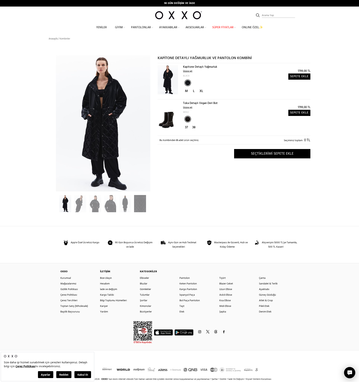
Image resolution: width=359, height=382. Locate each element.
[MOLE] (187, 119)
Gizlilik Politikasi (69, 289)
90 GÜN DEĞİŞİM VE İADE (179, 3)
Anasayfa (53, 39)
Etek (182, 312)
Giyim (119, 27)
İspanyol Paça (187, 295)
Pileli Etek (264, 306)
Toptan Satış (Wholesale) (74, 306)
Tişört (222, 278)
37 (186, 127)
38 (194, 127)
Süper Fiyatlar (223, 27)
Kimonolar (145, 306)
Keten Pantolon (188, 284)
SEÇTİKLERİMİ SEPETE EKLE (272, 154)
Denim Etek (265, 312)
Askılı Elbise (225, 295)
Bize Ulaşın (106, 278)
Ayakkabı (264, 289)
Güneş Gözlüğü (267, 295)
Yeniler (101, 27)
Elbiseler (144, 278)
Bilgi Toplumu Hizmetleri (113, 300)
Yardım (104, 312)
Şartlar (215, 379)
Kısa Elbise (225, 300)
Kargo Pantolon (188, 289)
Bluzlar (143, 284)
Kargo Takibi (107, 295)
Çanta (262, 278)
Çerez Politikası (68, 295)
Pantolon (185, 278)
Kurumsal (65, 278)
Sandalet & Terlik (268, 284)
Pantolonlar (141, 27)
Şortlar (143, 300)
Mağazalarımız (68, 284)
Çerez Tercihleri (68, 300)
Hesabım (105, 284)
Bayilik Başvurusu (70, 312)
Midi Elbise (225, 306)
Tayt (182, 306)
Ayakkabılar (168, 27)
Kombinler (65, 39)
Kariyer (104, 306)
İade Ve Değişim (236, 379)
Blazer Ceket (226, 284)
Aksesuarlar (194, 27)
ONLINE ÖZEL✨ (252, 27)
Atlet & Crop (266, 300)
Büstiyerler (146, 312)
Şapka (222, 312)
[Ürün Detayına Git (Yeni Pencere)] (168, 80)
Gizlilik (223, 379)
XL (201, 91)
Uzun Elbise (225, 289)
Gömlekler (145, 289)
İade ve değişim (108, 289)
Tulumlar (145, 295)
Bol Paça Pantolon (190, 300)
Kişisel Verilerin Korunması (258, 379)
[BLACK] (187, 82)
